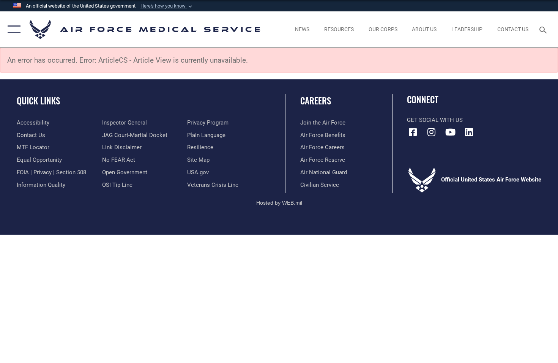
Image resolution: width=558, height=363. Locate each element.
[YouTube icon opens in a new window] (450, 132)
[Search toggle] (544, 29)
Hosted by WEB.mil (279, 203)
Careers (315, 100)
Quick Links (38, 100)
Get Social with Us (435, 120)
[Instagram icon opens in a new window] (431, 132)
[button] (167, 6)
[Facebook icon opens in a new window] (412, 132)
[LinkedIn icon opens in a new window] (468, 132)
